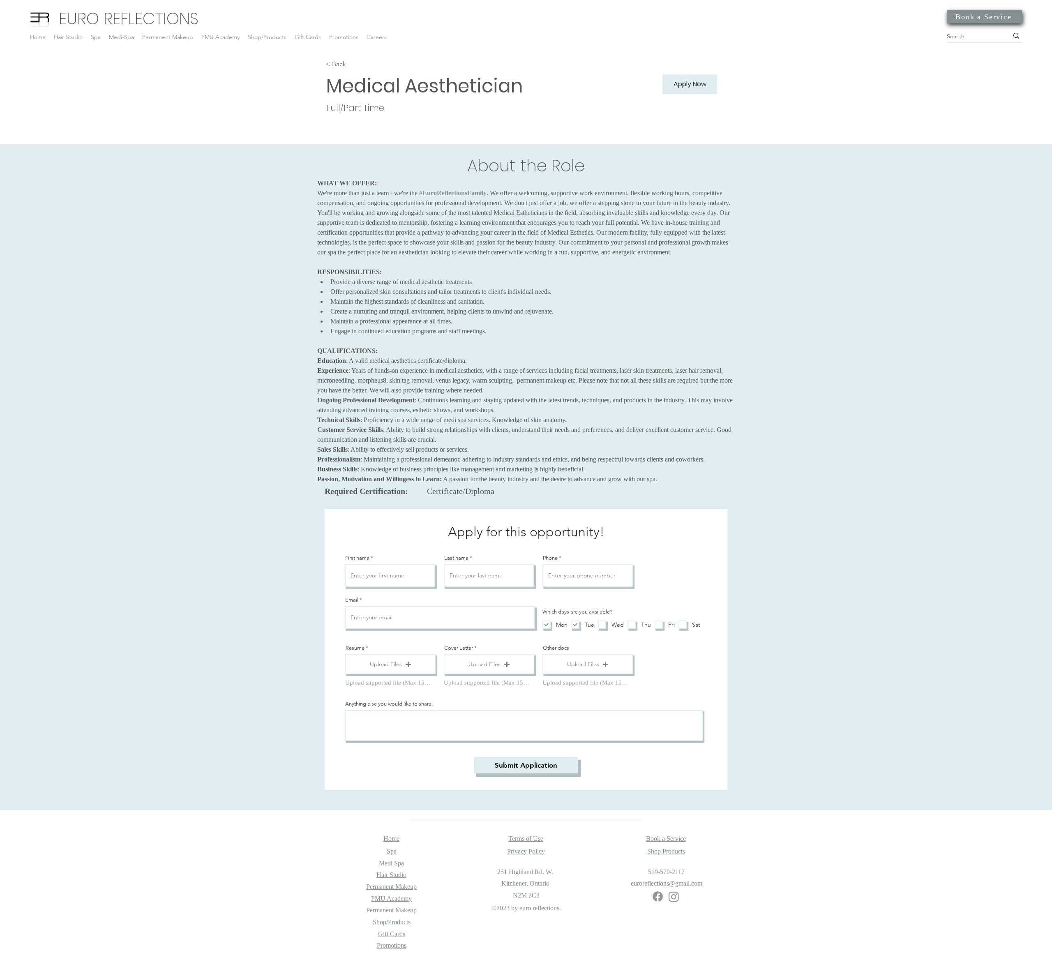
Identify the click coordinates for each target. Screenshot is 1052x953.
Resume (355, 648)
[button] (390, 664)
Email (351, 599)
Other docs (556, 648)
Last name (456, 558)
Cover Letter (458, 648)
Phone (550, 558)
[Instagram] (674, 896)
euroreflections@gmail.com (666, 883)
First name (357, 558)
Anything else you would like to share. (389, 703)
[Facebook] (657, 896)
